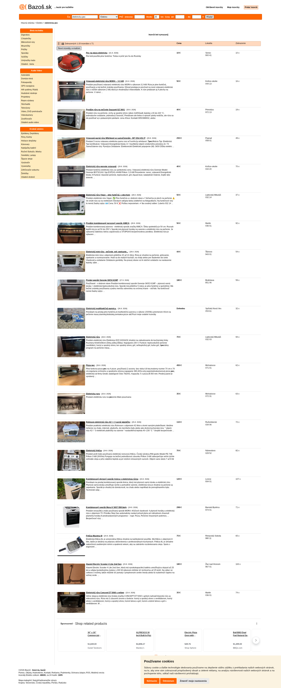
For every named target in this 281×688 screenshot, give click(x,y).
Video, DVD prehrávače (31, 111)
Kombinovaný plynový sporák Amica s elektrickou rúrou (112, 479)
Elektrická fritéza (94, 450)
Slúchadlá (25, 104)
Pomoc (22, 673)
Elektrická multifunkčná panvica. (101, 308)
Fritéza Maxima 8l (94, 536)
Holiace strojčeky (28, 141)
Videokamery (27, 115)
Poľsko (54, 683)
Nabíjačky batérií (28, 148)
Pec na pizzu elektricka (96, 53)
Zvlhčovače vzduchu (30, 170)
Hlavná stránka (27, 23)
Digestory (25, 35)
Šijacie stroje (27, 159)
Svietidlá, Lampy (28, 155)
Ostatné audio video (30, 122)
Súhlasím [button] (152, 681)
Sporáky (24, 53)
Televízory (25, 108)
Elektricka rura (93, 394)
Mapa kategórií (25, 680)
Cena (179, 43)
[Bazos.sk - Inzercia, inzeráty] (35, 9)
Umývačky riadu (28, 60)
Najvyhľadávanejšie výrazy (45, 680)
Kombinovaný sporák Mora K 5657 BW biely (106, 507)
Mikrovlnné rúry (28, 42)
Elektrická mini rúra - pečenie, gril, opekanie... (107, 252)
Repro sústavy (27, 100)
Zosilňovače (26, 119)
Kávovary (25, 144)
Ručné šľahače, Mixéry (31, 152)
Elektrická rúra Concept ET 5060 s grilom (105, 593)
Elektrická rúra (93, 337)
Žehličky (24, 173)
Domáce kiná (27, 78)
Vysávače (25, 162)
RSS (88, 673)
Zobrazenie (241, 43)
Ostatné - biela (27, 64)
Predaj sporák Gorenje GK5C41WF (102, 280)
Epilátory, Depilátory (30, 133)
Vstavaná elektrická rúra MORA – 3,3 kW (105, 81)
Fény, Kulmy (26, 137)
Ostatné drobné (28, 177)
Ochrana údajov (78, 673)
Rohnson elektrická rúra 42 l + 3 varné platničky (108, 422)
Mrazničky (25, 46)
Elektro (39, 23)
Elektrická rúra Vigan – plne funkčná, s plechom (108, 195)
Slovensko (30, 683)
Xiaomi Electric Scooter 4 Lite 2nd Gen (103, 564)
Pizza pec (90, 365)
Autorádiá (25, 75)
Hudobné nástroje (29, 93)
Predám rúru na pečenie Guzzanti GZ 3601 (105, 110)
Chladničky (26, 38)
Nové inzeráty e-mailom (69, 48)
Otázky (29, 673)
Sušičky (24, 57)
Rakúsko (62, 683)
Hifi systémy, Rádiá (29, 90)
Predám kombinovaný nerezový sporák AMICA (107, 223)
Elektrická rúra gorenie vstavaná (101, 166)
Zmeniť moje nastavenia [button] (193, 681)
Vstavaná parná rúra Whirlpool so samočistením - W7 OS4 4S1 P (115, 138)
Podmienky (65, 673)
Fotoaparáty (26, 82)
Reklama (56, 673)
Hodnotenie (38, 673)
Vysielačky (26, 166)
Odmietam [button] (168, 681)
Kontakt (47, 673)
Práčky (24, 49)
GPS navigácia (27, 86)
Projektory (25, 97)
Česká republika (43, 683)
